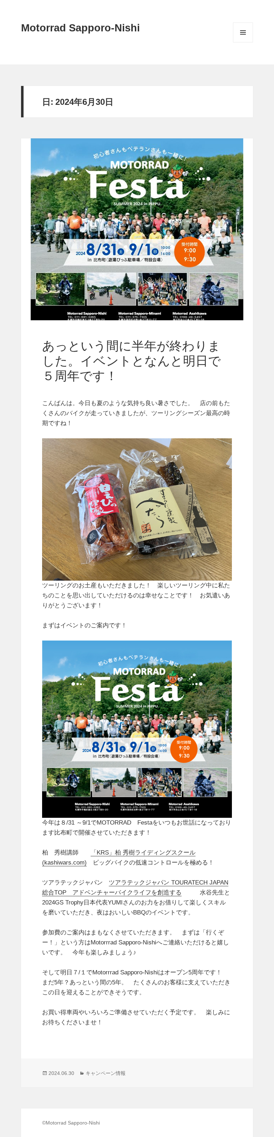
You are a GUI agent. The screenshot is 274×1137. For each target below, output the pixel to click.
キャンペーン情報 (106, 1073)
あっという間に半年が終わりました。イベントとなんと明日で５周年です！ (131, 361)
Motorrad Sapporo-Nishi (80, 28)
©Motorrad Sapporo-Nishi (71, 1123)
